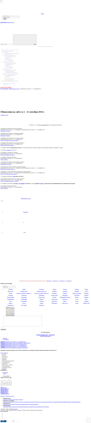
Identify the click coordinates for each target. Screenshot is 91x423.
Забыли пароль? (10, 22)
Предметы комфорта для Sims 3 (8, 154)
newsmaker (25, 212)
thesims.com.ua (14, 409)
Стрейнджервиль (6, 362)
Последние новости (11, 404)
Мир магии (4, 363)
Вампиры (4, 359)
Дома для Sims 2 (4, 188)
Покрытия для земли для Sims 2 (8, 169)
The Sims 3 (62, 280)
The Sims (49, 280)
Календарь (5, 372)
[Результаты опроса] (7, 370)
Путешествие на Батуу (7, 364)
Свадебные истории (6, 367)
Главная (5, 404)
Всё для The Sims (4, 88)
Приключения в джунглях (8, 360)
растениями (21, 183)
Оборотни (4, 368)
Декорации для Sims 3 (5, 131)
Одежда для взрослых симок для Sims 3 (9, 140)
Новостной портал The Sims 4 (16, 406)
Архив (4, 373)
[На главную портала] (2, 3)
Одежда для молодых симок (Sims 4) (9, 174)
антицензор (8, 150)
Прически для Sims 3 (5, 135)
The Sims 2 (55, 280)
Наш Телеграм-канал (38, 406)
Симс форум (6, 406)
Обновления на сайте (14, 88)
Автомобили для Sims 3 (6, 164)
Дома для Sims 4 (4, 159)
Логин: (4, 16)
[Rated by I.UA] (16, 421)
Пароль (5, 17)
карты (41, 183)
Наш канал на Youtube (28, 406)
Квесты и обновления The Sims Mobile (58, 402)
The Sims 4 (69, 280)
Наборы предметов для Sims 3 (7, 145)
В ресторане (5, 356)
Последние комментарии (22, 404)
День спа (4, 355)
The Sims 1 (20, 399)
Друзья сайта (46, 406)
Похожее (5, 338)
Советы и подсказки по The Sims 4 (11, 402)
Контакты (36, 404)
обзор (14, 176)
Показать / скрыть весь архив (7, 396)
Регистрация (31, 404)
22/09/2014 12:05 (4, 115)
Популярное (6, 339)
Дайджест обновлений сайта (73, 402)
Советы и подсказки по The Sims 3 (27, 402)
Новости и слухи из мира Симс (42, 402)
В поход (4, 354)
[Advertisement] (45, 100)
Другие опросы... (4, 352)
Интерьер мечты (6, 366)
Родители (4, 358)
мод (15, 147)
